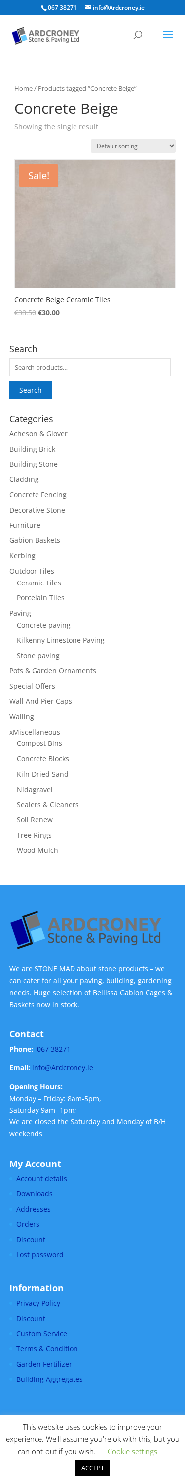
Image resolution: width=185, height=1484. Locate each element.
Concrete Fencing (38, 494)
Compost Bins (39, 743)
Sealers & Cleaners (48, 804)
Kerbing (22, 555)
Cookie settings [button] (132, 1451)
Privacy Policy (38, 1303)
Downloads (34, 1193)
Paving (20, 613)
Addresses (33, 1209)
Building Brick (32, 449)
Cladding (24, 479)
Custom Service (41, 1333)
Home (23, 88)
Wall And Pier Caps (40, 701)
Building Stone (33, 464)
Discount (30, 1239)
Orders (27, 1224)
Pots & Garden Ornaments (52, 670)
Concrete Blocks (43, 758)
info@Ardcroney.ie (62, 1067)
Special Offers (32, 685)
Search (30, 390)
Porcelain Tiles (41, 597)
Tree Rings (34, 835)
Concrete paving (44, 625)
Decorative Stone (37, 510)
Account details (41, 1178)
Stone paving (38, 655)
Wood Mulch (37, 850)
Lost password (40, 1254)
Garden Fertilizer (44, 1364)
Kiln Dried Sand (43, 774)
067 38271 (54, 1049)
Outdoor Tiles (31, 571)
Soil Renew (35, 819)
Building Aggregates (49, 1379)
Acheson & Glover (38, 433)
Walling (21, 716)
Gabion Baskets (34, 540)
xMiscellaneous (34, 732)
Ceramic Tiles (39, 582)
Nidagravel (35, 789)
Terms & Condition (47, 1348)
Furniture (24, 525)
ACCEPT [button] (92, 1467)
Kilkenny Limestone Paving (61, 640)
